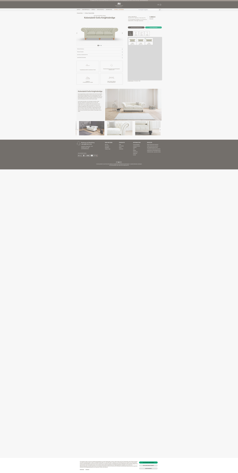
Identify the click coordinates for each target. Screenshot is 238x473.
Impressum (87, 469)
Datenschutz (82, 469)
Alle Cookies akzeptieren (148, 462)
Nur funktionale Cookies (148, 465)
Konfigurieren (148, 468)
